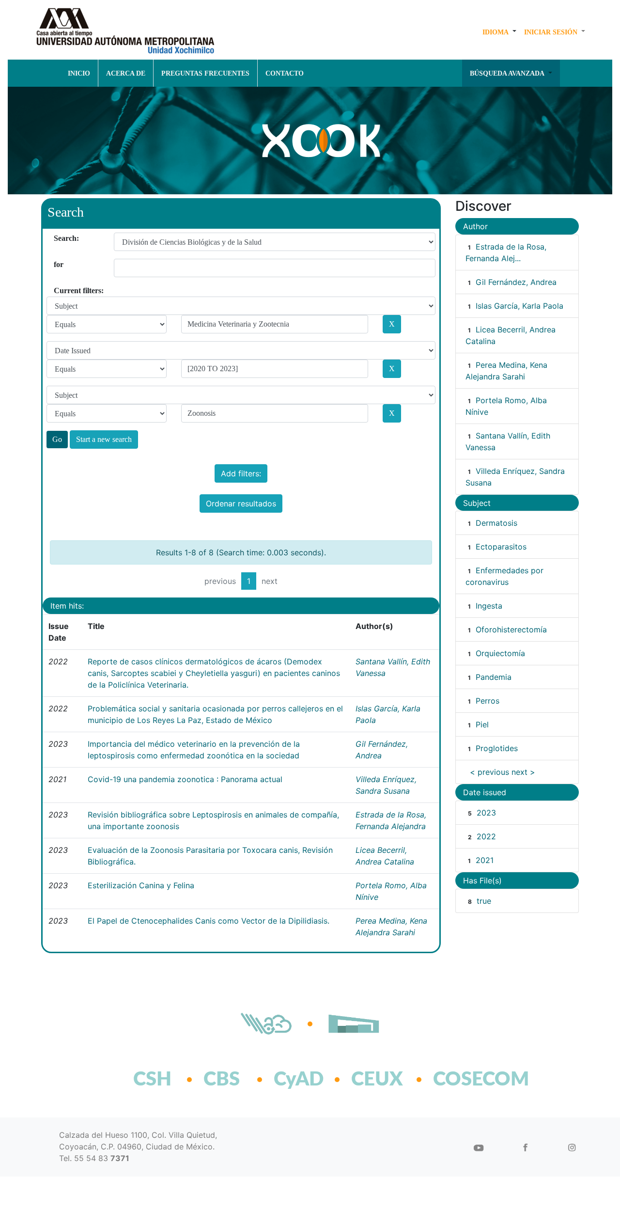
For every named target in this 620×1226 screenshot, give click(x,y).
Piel (482, 724)
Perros (487, 701)
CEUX (377, 1079)
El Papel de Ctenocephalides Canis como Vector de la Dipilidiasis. (208, 921)
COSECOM (460, 1079)
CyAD (299, 1079)
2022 (486, 836)
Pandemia (494, 677)
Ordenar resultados (241, 503)
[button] (499, 32)
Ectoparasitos (501, 546)
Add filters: (241, 473)
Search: (57, 238)
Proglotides (497, 748)
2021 (485, 860)
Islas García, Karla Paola (519, 306)
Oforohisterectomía (511, 629)
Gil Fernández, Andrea (516, 282)
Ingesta (489, 606)
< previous (489, 772)
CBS (221, 1079)
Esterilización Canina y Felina (141, 885)
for (57, 264)
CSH (152, 1079)
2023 (486, 812)
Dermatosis (496, 523)
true (484, 901)
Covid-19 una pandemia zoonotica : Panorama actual (185, 779)
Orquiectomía (500, 653)
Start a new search (104, 439)
